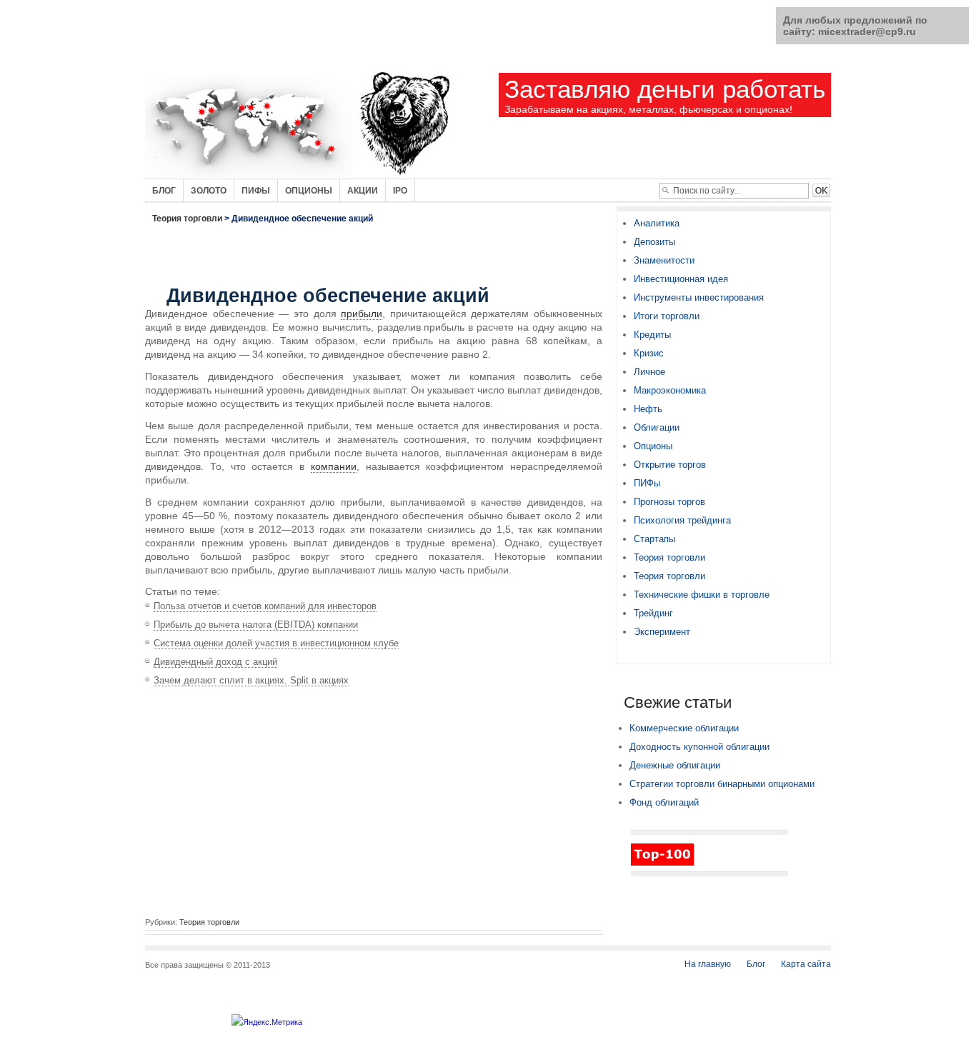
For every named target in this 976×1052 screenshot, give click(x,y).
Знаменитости (664, 260)
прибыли (361, 313)
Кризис (649, 353)
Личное (649, 371)
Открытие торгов (670, 464)
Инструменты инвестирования (699, 297)
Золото (208, 191)
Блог (164, 191)
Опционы (308, 191)
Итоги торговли (666, 316)
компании (334, 466)
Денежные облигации (674, 765)
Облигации (656, 427)
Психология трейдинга (682, 520)
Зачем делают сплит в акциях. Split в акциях (251, 680)
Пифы (255, 191)
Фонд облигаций (664, 802)
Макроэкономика (670, 390)
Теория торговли (187, 219)
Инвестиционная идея (681, 279)
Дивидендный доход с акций (215, 661)
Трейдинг (653, 613)
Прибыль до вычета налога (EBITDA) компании (256, 624)
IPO (400, 191)
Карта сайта (806, 964)
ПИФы (647, 483)
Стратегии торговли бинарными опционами (722, 783)
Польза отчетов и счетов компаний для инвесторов (265, 606)
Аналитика (656, 223)
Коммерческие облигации (684, 728)
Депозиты (654, 241)
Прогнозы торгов (669, 501)
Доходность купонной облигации (699, 746)
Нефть (648, 409)
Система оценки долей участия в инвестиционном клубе (276, 643)
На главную (707, 964)
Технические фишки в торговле (702, 594)
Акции (362, 191)
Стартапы (654, 538)
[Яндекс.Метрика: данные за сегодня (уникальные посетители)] (266, 1022)
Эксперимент (662, 631)
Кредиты (652, 334)
